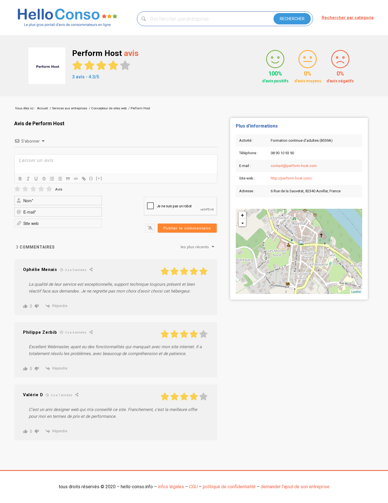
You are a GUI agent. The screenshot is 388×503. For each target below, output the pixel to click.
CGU (193, 486)
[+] (99, 178)
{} (91, 178)
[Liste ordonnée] (52, 178)
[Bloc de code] (76, 178)
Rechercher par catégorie (348, 17)
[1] (17, 189)
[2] (25, 189)
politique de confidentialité (229, 486)
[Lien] (84, 178)
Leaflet (356, 291)
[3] (33, 189)
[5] (49, 189)
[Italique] (28, 178)
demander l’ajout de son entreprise (295, 486)
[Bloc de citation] (68, 178)
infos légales (171, 486)
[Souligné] (36, 178)
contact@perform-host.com (294, 166)
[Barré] (44, 178)
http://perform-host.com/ (291, 178)
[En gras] (20, 178)
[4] (41, 189)
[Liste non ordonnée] (60, 178)
